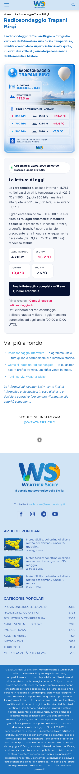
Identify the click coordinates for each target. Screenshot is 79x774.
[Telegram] (44, 515)
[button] (6, 5)
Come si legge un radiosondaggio (30, 365)
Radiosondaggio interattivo (26, 353)
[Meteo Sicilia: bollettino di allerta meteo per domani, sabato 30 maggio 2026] (13, 563)
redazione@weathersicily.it (47, 504)
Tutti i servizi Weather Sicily (26, 376)
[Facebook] (21, 515)
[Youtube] (55, 515)
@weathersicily (39, 422)
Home (7, 14)
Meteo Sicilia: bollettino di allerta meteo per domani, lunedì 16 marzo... (48, 580)
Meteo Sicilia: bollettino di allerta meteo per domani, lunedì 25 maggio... (48, 543)
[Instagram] (32, 515)
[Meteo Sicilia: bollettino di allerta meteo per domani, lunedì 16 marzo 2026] (13, 581)
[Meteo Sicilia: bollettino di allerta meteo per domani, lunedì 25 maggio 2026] (13, 544)
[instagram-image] (13, 440)
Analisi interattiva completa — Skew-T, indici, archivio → (39, 289)
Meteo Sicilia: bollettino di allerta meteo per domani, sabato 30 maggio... (48, 561)
